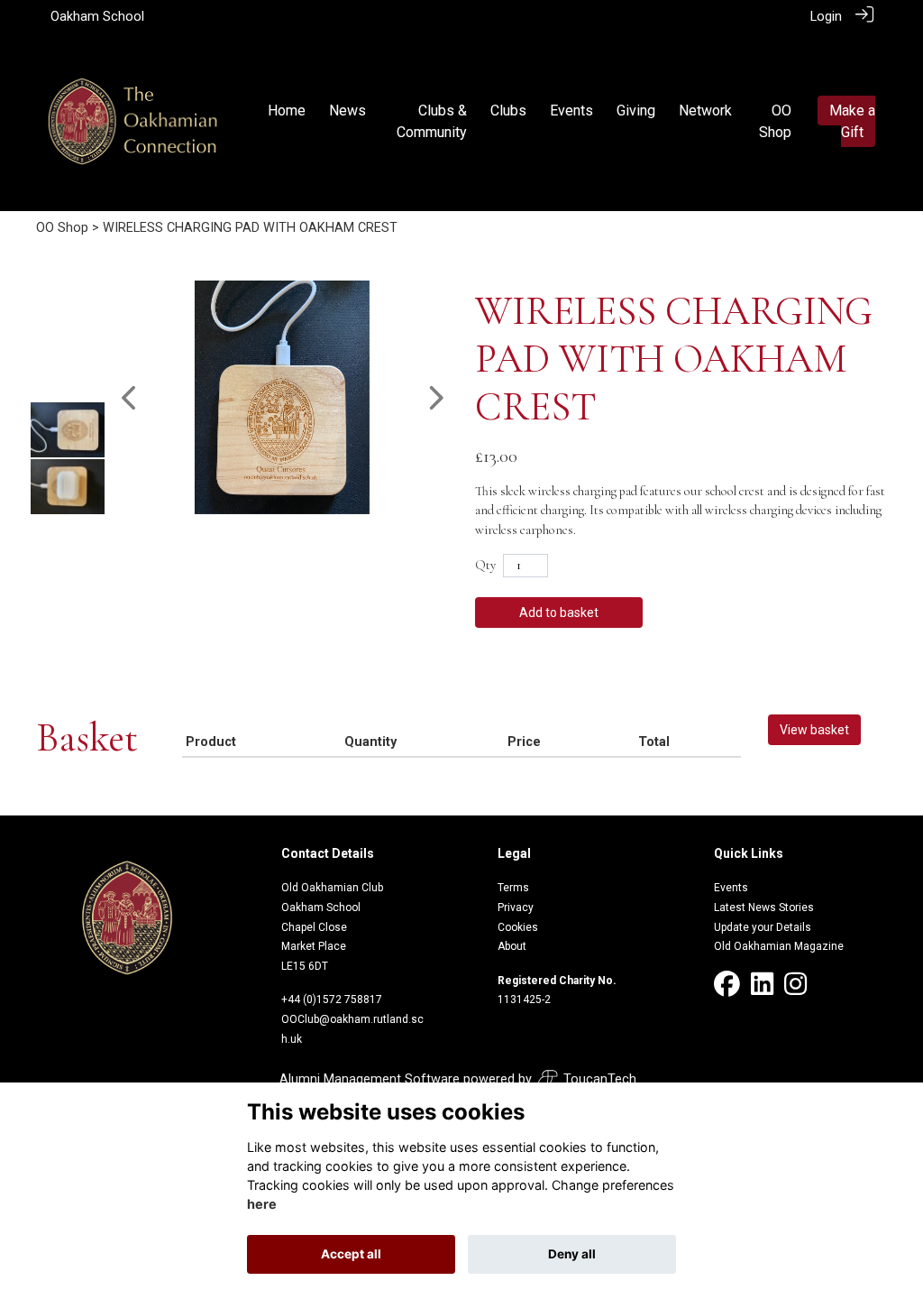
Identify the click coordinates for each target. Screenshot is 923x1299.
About (512, 946)
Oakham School (97, 16)
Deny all (572, 1254)
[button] (130, 397)
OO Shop (62, 227)
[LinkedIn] (762, 989)
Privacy (516, 907)
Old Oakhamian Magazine (779, 946)
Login (826, 16)
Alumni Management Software (369, 1079)
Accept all (351, 1254)
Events (731, 887)
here (262, 1203)
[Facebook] (727, 989)
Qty (485, 565)
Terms (513, 887)
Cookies (518, 927)
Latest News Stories (764, 907)
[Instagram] (795, 989)
